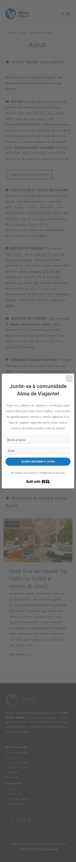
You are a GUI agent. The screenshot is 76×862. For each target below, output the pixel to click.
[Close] (69, 378)
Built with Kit (38, 481)
